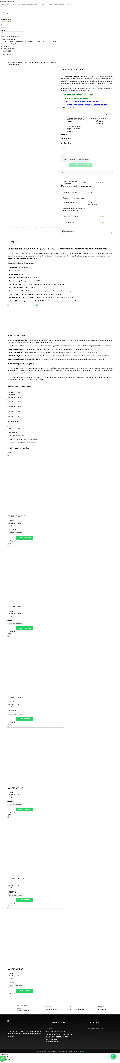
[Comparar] (10, 965)
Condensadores (35, 62)
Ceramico (44, 62)
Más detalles (100, 216)
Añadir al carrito (69, 160)
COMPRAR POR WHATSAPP (81, 164)
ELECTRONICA (17, 62)
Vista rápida (14, 965)
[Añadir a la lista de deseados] (19, 965)
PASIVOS (26, 62)
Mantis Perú (85, 1051)
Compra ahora (84, 160)
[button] (76, 164)
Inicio (9, 62)
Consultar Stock (25, 990)
